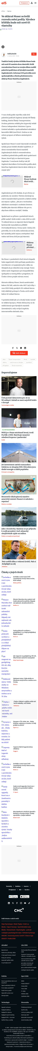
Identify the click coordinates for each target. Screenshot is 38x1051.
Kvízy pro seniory (6, 957)
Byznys (9, 11)
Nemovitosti (11, 930)
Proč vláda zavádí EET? (7, 988)
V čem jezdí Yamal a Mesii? (8, 955)
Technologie (5, 1002)
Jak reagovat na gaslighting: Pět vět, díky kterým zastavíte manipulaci (24, 657)
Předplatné (12, 890)
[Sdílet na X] (16, 348)
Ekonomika (25, 1002)
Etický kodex (9, 1046)
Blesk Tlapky (18, 924)
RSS (20, 890)
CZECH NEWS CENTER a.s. (26, 1027)
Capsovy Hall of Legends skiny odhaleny (23, 748)
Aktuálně (4, 945)
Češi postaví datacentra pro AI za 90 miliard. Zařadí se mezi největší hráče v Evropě (19, 400)
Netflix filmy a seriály (7, 1020)
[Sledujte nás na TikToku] (29, 903)
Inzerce (26, 886)
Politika (4, 976)
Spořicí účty (24, 1010)
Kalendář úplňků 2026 (7, 960)
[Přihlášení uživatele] (32, 3)
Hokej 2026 (24, 986)
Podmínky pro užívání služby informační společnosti (18, 1038)
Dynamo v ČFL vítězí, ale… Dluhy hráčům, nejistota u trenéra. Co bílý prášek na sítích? (24, 723)
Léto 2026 (24, 945)
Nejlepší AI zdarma (6, 1012)
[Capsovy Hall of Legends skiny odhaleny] (6, 753)
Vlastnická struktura (24, 1042)
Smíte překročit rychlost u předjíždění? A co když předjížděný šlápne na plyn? (24, 632)
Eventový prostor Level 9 (16, 935)
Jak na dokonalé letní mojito (28, 967)
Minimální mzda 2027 (27, 1017)
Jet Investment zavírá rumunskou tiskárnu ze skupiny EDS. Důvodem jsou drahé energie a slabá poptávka (18, 467)
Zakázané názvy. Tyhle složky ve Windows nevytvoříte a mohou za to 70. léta (24, 680)
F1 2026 (23, 991)
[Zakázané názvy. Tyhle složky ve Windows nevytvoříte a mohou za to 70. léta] (6, 688)
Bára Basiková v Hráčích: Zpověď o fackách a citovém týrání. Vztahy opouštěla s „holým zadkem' (24, 813)
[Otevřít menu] (35, 3)
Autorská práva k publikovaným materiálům (18, 1035)
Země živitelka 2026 (26, 1020)
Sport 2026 (24, 976)
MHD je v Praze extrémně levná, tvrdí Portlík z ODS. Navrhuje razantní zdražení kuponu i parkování (17, 434)
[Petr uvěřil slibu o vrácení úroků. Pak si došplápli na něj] (19, 549)
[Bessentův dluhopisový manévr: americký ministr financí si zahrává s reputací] (19, 484)
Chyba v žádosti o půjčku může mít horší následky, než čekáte (25, 702)
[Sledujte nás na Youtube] (25, 903)
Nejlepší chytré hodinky (7, 1015)
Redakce (17, 886)
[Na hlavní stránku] (3, 2)
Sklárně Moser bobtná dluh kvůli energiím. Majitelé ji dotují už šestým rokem (30, 179)
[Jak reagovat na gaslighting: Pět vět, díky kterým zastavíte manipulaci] (6, 665)
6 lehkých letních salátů (27, 970)
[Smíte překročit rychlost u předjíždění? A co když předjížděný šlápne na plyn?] (6, 641)
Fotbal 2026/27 (25, 983)
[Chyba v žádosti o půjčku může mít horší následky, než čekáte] (7, 709)
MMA (22, 981)
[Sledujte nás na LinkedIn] (8, 903)
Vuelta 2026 (11, 938)
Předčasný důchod (26, 1007)
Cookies (30, 1040)
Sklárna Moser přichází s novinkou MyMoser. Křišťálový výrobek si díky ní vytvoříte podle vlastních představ (31, 244)
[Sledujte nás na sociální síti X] (12, 903)
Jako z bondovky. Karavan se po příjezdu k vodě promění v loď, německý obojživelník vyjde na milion (18, 531)
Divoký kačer (4, 995)
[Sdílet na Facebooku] (12, 348)
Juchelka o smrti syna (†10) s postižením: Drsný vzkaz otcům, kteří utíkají (24, 578)
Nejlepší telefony (6, 1010)
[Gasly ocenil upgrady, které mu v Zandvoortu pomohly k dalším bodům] (6, 797)
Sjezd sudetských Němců (8, 985)
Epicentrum (4, 950)
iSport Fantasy (12, 927)
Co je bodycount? (6, 963)
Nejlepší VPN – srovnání (7, 1017)
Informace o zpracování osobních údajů (15, 1040)
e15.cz (3, 11)
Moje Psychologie (7, 924)
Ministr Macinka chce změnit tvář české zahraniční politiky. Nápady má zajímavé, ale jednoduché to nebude (24, 601)
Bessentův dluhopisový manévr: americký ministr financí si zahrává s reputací (17, 499)
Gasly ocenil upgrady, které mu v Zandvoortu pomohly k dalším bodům (23, 788)
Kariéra (27, 890)
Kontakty (9, 886)
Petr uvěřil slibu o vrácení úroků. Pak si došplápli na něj (19, 562)
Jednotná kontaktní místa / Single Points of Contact (18, 1044)
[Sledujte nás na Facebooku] (16, 903)
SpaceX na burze (6, 1007)
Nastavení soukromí (12, 1042)
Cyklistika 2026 (25, 996)
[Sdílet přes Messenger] (21, 348)
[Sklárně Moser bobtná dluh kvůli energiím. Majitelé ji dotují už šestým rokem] (12, 181)
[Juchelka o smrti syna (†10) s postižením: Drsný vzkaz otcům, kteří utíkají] (6, 586)
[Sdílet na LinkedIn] (25, 348)
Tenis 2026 (24, 988)
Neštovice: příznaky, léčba (8, 952)
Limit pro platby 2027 (27, 1012)
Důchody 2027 (25, 1015)
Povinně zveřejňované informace (23, 1046)
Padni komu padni (6, 990)
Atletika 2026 (24, 994)
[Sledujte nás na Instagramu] (21, 903)
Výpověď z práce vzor (7, 993)
